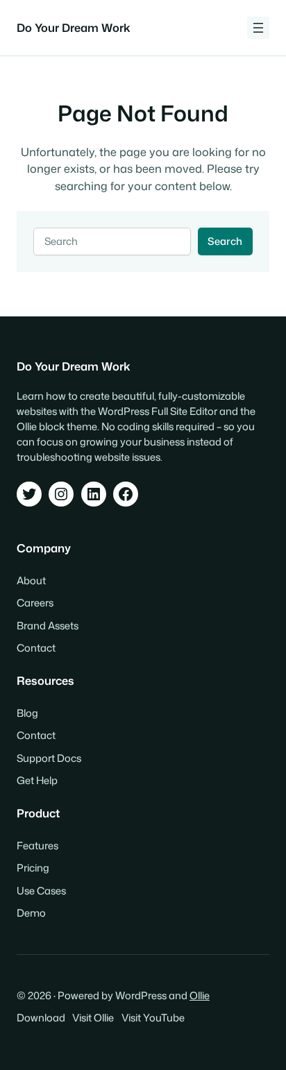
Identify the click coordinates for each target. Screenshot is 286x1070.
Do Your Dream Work (74, 27)
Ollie (200, 995)
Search (225, 241)
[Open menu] (258, 28)
